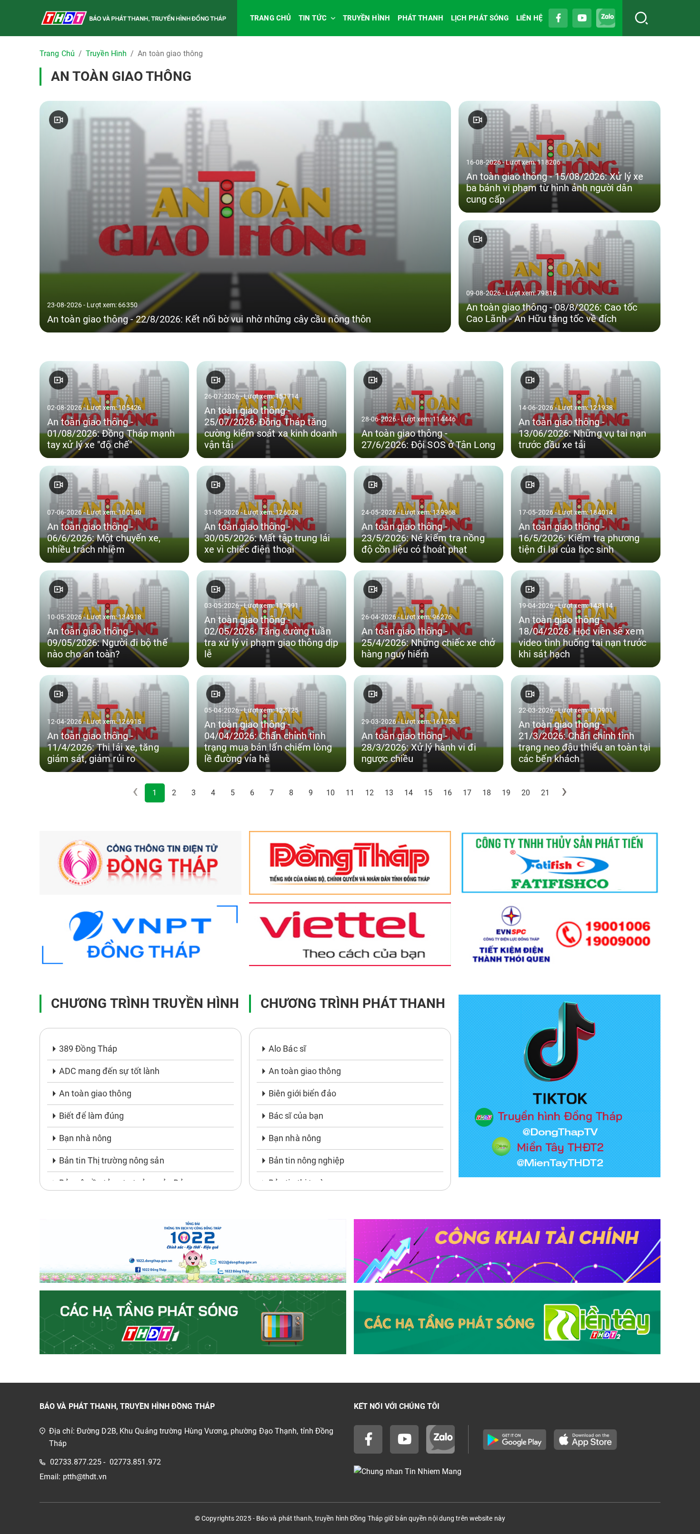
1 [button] (154, 792)
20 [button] (525, 792)
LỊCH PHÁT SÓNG (480, 18)
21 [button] (545, 792)
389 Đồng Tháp (88, 1049)
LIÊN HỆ (529, 18)
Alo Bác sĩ (287, 1049)
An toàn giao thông (95, 1093)
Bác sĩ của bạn (296, 1116)
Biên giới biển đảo (302, 1093)
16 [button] (447, 792)
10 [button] (330, 792)
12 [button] (369, 792)
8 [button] (291, 792)
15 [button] (428, 792)
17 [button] (467, 792)
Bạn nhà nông (85, 1138)
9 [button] (311, 792)
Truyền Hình (106, 53)
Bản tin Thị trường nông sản (111, 1160)
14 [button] (408, 792)
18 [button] (486, 792)
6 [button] (252, 792)
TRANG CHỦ (270, 18)
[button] (565, 792)
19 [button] (506, 792)
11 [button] (350, 792)
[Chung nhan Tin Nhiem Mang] (507, 1471)
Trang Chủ (57, 53)
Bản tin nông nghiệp (306, 1160)
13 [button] (389, 792)
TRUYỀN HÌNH (366, 18)
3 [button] (193, 792)
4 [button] (213, 792)
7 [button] (272, 792)
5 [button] (232, 792)
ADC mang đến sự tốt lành (109, 1071)
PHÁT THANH (420, 18)
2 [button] (174, 792)
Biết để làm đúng (91, 1116)
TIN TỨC (313, 18)
